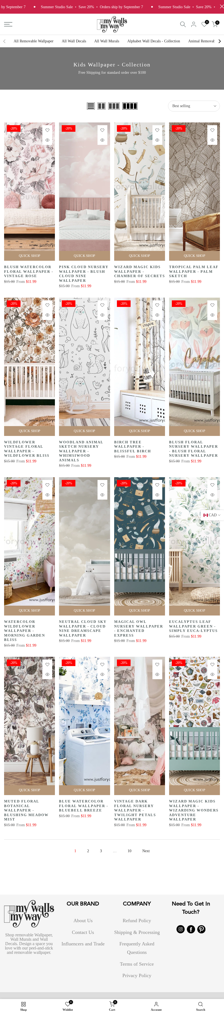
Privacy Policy (136, 975)
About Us (83, 920)
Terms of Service (137, 964)
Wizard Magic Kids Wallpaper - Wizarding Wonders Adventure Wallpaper (194, 810)
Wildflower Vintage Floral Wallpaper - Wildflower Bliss (26, 449)
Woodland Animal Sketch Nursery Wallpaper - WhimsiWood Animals (81, 451)
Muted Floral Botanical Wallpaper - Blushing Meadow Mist (26, 810)
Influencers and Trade (83, 943)
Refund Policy (137, 920)
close (220, 6)
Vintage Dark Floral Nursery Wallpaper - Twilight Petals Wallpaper (135, 810)
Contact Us (83, 932)
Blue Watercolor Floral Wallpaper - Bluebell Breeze (83, 805)
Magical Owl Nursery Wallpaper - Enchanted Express (138, 628)
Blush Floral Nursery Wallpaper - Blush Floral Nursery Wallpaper (193, 449)
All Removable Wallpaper (34, 41)
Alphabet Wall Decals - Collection (153, 41)
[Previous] (4, 41)
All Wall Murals (106, 41)
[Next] (219, 41)
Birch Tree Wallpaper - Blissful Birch (132, 446)
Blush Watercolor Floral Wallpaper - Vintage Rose (28, 271)
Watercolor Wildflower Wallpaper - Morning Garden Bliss (24, 631)
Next (146, 851)
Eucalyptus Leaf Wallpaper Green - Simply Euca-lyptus (193, 626)
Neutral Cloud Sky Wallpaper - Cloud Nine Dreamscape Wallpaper (83, 628)
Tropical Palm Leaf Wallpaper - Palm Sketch (194, 271)
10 (129, 851)
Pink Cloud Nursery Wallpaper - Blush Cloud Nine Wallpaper (83, 274)
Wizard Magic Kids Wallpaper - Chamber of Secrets (139, 271)
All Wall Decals (74, 41)
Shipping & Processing (137, 932)
